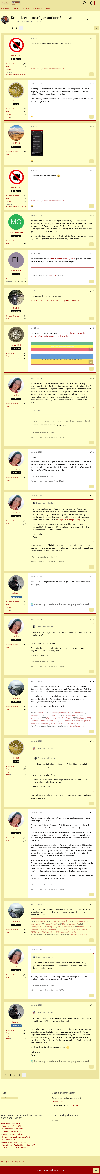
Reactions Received (12, 64)
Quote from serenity (44, 957)
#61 (92, 38)
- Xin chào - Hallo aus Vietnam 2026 (16, 1147)
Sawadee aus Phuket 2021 (13, 1131)
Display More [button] (61, 425)
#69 (92, 378)
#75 (92, 741)
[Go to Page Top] (96, 1170)
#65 (92, 215)
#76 (92, 812)
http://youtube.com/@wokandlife (14, 74)
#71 (92, 495)
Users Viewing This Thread (65, 1115)
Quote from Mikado (44, 503)
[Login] (90, 3)
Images (8, 69)
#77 (92, 904)
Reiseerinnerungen (60, 1101)
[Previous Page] (3, 28)
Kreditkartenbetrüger (9, 1098)
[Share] (96, 28)
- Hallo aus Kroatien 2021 (12, 1123)
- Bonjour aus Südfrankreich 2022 (15, 1137)
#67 (92, 291)
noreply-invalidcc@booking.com (70, 519)
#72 (92, 576)
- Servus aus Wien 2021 (11, 1126)
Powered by (50, 1170)
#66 (92, 253)
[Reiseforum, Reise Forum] (11, 3)
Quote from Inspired (44, 748)
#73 (92, 619)
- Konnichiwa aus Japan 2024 (13, 1139)
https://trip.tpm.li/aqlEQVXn (61, 258)
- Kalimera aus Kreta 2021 (12, 1128)
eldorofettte (52, 276)
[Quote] (91, 74)
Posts (8, 67)
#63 (92, 126)
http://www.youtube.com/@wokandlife (47, 68)
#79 (92, 1005)
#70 (92, 452)
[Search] (84, 3)
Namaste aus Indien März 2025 (15, 1142)
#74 (92, 681)
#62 (92, 83)
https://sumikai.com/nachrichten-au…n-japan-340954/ (54, 300)
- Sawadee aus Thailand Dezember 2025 (18, 1145)
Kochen (74, 1105)
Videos (8, 117)
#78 (92, 949)
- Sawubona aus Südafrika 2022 (14, 1134)
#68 (92, 328)
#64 (92, 170)
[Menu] (96, 3)
